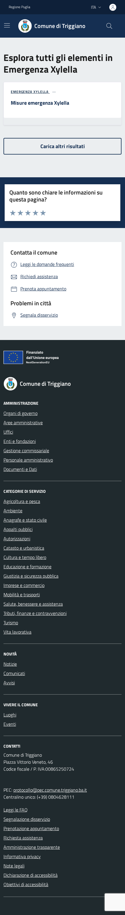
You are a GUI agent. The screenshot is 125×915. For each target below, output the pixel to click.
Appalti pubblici (18, 529)
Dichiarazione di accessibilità (30, 875)
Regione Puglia (19, 7)
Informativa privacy (22, 856)
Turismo (10, 622)
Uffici (8, 431)
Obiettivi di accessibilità (25, 884)
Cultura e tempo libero (24, 557)
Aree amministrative (23, 422)
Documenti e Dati (20, 469)
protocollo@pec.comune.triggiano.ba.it (50, 789)
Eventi (9, 724)
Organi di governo (20, 413)
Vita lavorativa (17, 631)
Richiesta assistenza (23, 837)
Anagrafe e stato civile (25, 519)
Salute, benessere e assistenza (33, 603)
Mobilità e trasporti (21, 594)
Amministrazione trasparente (31, 847)
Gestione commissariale (26, 450)
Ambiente (12, 510)
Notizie (10, 663)
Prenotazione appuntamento (31, 828)
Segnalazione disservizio (26, 819)
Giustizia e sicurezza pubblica (30, 575)
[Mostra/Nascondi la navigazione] (6, 25)
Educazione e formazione (27, 566)
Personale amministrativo (28, 459)
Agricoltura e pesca (21, 501)
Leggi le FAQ (15, 809)
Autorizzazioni (16, 538)
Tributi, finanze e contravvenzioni (35, 613)
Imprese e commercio (23, 585)
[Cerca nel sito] (109, 26)
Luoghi (9, 714)
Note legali (13, 865)
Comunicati (14, 673)
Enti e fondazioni (19, 441)
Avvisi (9, 682)
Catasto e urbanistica (23, 547)
